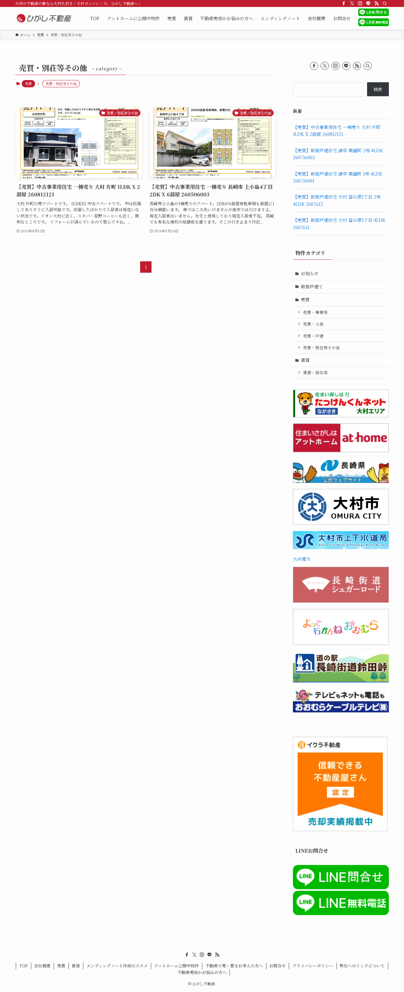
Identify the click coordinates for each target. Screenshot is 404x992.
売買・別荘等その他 (321, 348)
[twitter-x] (352, 3)
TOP (23, 966)
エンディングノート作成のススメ (117, 966)
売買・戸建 (313, 336)
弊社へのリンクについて (362, 966)
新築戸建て (312, 286)
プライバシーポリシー (312, 966)
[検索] (385, 3)
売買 (28, 83)
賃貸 (305, 360)
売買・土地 (313, 324)
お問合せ (277, 966)
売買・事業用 (315, 312)
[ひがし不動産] (44, 18)
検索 (377, 89)
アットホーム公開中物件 (176, 966)
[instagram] (360, 3)
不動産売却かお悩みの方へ (202, 972)
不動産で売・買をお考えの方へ (234, 966)
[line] (368, 3)
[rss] (376, 3)
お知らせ (309, 273)
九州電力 (302, 559)
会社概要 (42, 966)
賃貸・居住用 (315, 372)
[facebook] (344, 3)
